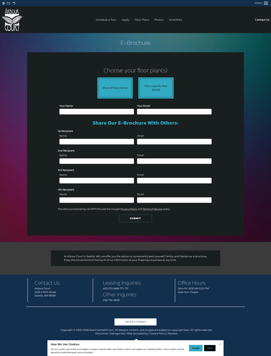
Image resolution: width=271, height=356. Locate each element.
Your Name (66, 105)
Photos (158, 19)
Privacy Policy (128, 209)
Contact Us (262, 19)
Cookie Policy (158, 333)
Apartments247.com (101, 330)
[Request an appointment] (14, 3)
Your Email (143, 105)
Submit (135, 218)
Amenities (175, 19)
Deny (210, 348)
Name (63, 135)
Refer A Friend (135, 321)
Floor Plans (142, 19)
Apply (125, 19)
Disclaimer (101, 333)
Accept (195, 348)
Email (140, 135)
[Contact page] (8, 3)
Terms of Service (152, 209)
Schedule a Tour (106, 19)
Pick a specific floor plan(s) (156, 88)
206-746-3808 (111, 300)
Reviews (173, 333)
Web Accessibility (137, 333)
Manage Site (117, 333)
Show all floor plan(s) (115, 87)
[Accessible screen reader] (3, 3)
